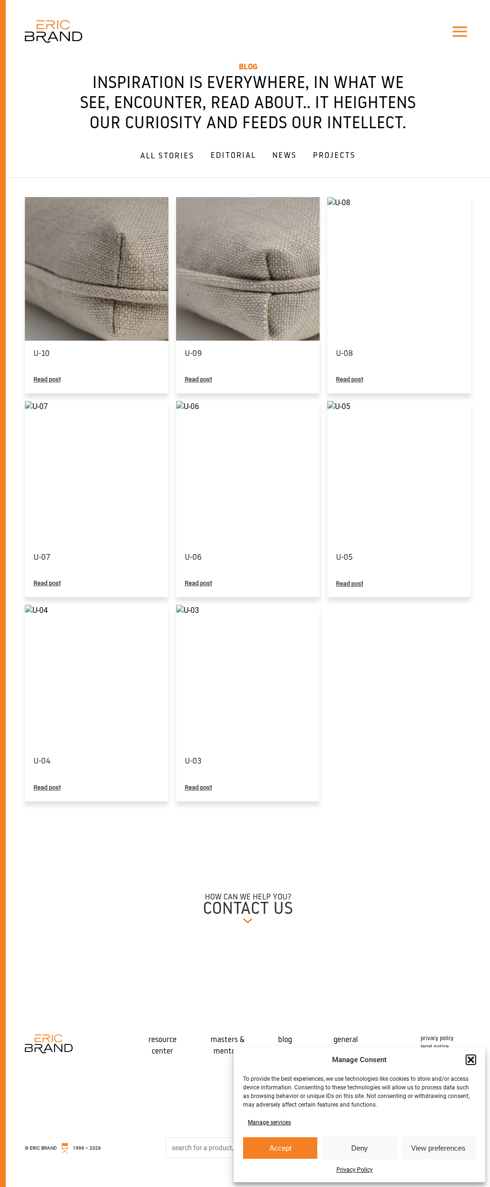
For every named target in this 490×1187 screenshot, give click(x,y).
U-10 (41, 354)
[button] (471, 1060)
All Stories (167, 156)
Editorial (233, 156)
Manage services (269, 1122)
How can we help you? (248, 897)
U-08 (344, 354)
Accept (280, 1148)
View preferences (438, 1148)
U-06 (193, 558)
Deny (359, 1148)
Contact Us (248, 909)
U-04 (42, 761)
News (284, 156)
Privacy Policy (354, 1169)
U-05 (344, 558)
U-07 (41, 558)
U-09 (193, 354)
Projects (334, 156)
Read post (47, 379)
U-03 (193, 761)
